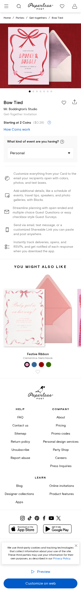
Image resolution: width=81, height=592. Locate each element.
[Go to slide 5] (44, 91)
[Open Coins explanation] (49, 122)
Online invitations (61, 486)
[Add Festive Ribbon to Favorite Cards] (37, 371)
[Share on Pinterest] (37, 518)
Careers (61, 458)
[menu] (6, 6)
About (60, 417)
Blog (19, 486)
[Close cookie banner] (76, 545)
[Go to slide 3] (37, 91)
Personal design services (61, 442)
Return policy (20, 442)
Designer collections (19, 494)
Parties (20, 18)
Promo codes (60, 433)
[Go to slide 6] (48, 91)
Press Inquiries (61, 466)
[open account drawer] (74, 6)
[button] (62, 141)
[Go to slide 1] (30, 91)
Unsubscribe (20, 450)
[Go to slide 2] (33, 91)
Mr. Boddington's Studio (20, 109)
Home (7, 18)
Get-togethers (38, 18)
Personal (17, 153)
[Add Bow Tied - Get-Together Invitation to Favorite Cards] (64, 102)
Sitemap (20, 433)
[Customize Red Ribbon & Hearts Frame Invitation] (40, 56)
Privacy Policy (61, 558)
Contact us (20, 425)
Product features (62, 494)
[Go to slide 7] (51, 91)
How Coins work (17, 129)
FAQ (20, 417)
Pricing (61, 425)
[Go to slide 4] (40, 91)
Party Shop (61, 450)
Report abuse (20, 458)
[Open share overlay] (74, 101)
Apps (19, 502)
